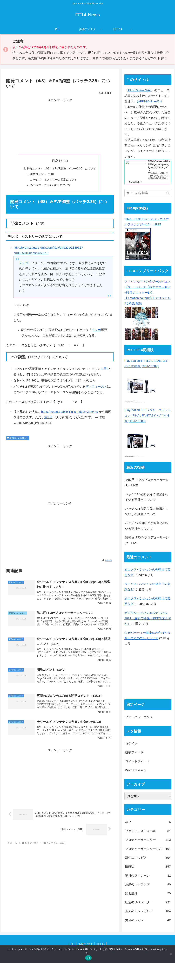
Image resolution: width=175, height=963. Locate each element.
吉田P (104, 369)
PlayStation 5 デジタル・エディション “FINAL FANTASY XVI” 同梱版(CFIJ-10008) (147, 415)
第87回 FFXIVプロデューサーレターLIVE (147, 482)
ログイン (131, 743)
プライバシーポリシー (140, 717)
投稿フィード (134, 752)
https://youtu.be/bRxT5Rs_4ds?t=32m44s (69, 411)
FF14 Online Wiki (139, 90)
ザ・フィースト (96, 386)
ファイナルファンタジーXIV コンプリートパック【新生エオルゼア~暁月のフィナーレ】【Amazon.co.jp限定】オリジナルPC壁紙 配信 (147, 292)
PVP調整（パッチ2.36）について (50, 184)
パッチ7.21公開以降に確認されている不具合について (146, 511)
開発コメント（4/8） (43, 173)
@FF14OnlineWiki (149, 101)
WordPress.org (135, 770)
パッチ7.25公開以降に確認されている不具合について (146, 497)
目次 (55, 160)
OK (88, 958)
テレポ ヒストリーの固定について (55, 179)
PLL (73, 944)
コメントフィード (137, 761)
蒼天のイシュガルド (19, 438)
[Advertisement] (60, 127)
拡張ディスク (85, 944)
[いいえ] (170, 954)
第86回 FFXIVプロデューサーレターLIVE (147, 540)
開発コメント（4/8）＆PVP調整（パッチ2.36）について (61, 168)
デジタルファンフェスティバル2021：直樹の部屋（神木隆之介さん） (147, 618)
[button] (168, 193)
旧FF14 (100, 944)
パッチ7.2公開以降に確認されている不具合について (147, 525)
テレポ (23, 263)
